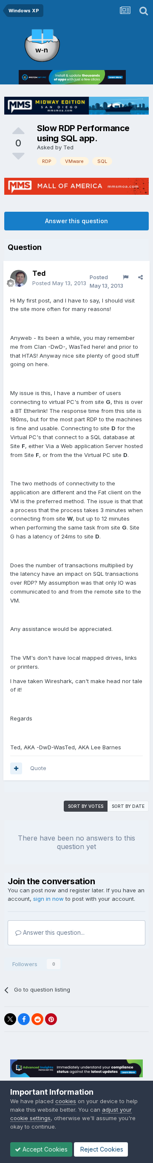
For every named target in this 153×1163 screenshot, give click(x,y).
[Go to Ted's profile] (18, 278)
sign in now (48, 898)
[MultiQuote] (16, 768)
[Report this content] (125, 277)
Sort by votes (85, 806)
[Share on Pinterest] (51, 1019)
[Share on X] (10, 1019)
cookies (65, 1101)
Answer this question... (53, 932)
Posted (59, 283)
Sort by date (128, 806)
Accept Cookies (44, 1149)
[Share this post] (140, 277)
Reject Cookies (101, 1149)
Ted (68, 147)
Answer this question (76, 220)
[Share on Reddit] (37, 1019)
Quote (38, 768)
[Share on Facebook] (24, 1019)
